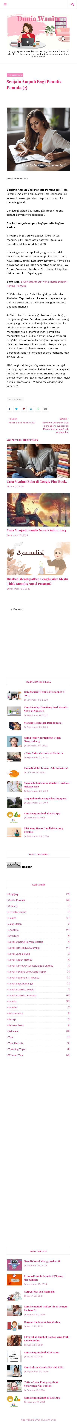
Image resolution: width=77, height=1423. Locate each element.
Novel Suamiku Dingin (39, 989)
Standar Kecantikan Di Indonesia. (43, 722)
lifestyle (39, 930)
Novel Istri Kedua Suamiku (39, 947)
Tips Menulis (15, 399)
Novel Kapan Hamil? (39, 959)
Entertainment (39, 912)
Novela (39, 1001)
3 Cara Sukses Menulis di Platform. (44, 753)
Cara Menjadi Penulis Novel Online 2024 (36, 530)
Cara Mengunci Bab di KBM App (42, 813)
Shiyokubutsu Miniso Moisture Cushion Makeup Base (46, 784)
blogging (39, 894)
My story (39, 936)
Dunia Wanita (48, 1420)
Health (39, 918)
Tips (39, 1037)
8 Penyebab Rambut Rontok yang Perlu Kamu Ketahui (46, 1338)
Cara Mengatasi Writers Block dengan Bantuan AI (45, 1308)
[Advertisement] (38, 1107)
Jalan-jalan (39, 924)
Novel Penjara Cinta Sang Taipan (39, 971)
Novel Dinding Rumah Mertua (39, 941)
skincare (39, 1031)
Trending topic (39, 1049)
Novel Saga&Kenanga (39, 983)
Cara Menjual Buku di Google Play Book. (37, 481)
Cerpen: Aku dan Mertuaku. (39, 1291)
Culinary (39, 906)
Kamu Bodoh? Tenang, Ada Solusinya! (46, 768)
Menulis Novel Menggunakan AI (42, 1261)
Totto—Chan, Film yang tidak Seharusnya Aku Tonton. (41, 1384)
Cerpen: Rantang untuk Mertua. (42, 1321)
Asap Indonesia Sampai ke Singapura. (45, 798)
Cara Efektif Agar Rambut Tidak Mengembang (42, 739)
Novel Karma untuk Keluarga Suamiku (39, 965)
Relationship (39, 1013)
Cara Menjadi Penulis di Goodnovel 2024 (44, 693)
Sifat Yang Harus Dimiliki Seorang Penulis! (43, 830)
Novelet (39, 1007)
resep (39, 1019)
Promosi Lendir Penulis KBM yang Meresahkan (43, 1277)
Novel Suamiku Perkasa (39, 995)
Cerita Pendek (39, 900)
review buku (39, 1025)
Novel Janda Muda (39, 953)
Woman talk (39, 1055)
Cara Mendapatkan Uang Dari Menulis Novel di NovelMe (45, 709)
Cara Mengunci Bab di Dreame (41, 1352)
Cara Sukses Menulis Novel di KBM (43, 1367)
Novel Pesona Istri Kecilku (39, 977)
